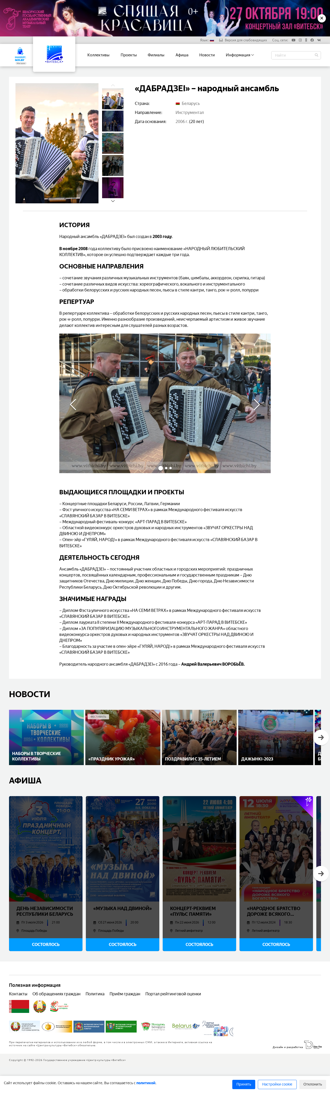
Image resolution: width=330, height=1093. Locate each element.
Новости (207, 55)
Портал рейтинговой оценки (173, 994)
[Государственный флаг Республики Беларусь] (19, 1006)
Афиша (182, 55)
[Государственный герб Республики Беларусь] (39, 1006)
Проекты (129, 55)
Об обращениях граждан (56, 994)
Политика (95, 994)
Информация (238, 55)
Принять (243, 1084)
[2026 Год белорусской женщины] (59, 1006)
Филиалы (156, 55)
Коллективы (98, 55)
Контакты (18, 994)
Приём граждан (125, 994)
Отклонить (312, 1084)
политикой (145, 1083)
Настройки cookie (277, 1084)
